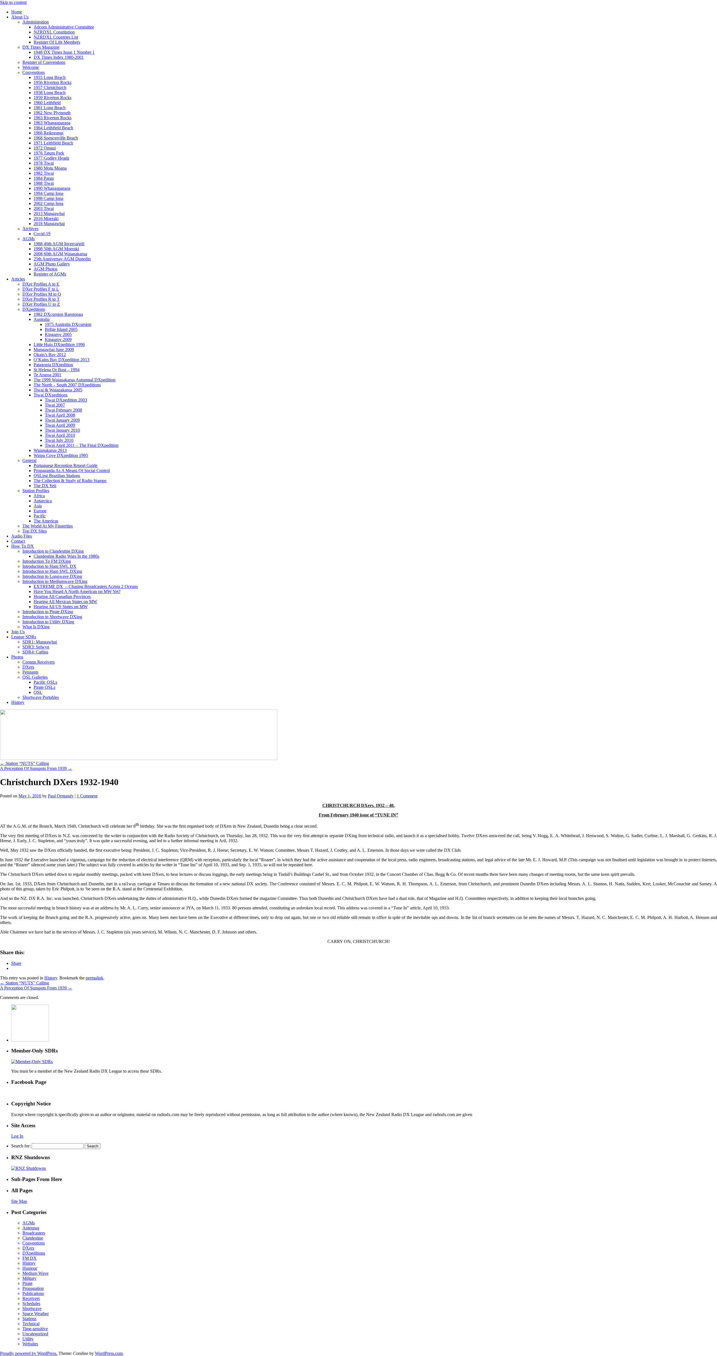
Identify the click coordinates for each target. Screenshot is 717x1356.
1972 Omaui (45, 148)
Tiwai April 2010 (60, 435)
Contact (18, 541)
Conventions (33, 72)
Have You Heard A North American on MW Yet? (77, 591)
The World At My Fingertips (47, 526)
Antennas (30, 1228)
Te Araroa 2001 (47, 374)
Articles (18, 279)
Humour (29, 1268)
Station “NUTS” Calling (24, 763)
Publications (33, 1293)
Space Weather (35, 1313)
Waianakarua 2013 (50, 450)
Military (29, 1278)
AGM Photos (45, 269)
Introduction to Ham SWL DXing (52, 571)
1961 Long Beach (50, 107)
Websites (30, 1343)
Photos (17, 657)
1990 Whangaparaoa (52, 188)
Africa (39, 495)
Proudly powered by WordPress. (28, 1353)
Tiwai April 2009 (60, 425)
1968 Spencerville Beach (56, 138)
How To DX (22, 546)
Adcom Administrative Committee (64, 27)
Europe (40, 510)
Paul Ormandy (61, 795)
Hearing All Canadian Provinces (62, 596)
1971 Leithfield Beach (53, 143)
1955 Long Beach (50, 77)
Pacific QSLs (45, 682)
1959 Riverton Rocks (52, 97)
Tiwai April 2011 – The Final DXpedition (81, 445)
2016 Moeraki (46, 218)
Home (16, 12)
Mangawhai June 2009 (54, 349)
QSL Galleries (35, 677)
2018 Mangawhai (49, 223)
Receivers (31, 1298)
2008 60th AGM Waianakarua (60, 253)
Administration (35, 22)
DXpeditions (33, 309)
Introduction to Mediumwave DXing (54, 581)
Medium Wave (35, 1273)
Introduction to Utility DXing (48, 621)
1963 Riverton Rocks (52, 117)
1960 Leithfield (47, 102)
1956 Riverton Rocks (52, 82)
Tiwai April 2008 (60, 415)
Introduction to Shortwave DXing (52, 616)
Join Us (18, 631)
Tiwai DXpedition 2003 (66, 400)
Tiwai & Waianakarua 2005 (58, 390)
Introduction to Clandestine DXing (53, 551)
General (29, 460)
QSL (38, 692)
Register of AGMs (50, 274)
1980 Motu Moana (50, 168)
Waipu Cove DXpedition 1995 (61, 455)
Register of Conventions (43, 62)
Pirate (27, 1283)
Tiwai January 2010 (62, 430)
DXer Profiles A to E (40, 284)
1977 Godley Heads (51, 158)
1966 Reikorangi (48, 132)
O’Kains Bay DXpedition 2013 (61, 359)
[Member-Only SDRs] (32, 1061)
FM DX (29, 1258)
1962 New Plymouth (52, 112)
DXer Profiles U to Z (41, 304)
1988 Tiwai (44, 183)
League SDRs (23, 636)
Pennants (30, 672)
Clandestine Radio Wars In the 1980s (66, 556)
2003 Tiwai (44, 208)
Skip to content (13, 2)
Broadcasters (33, 1233)
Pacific (40, 516)
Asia (38, 505)
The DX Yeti (45, 485)
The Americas (46, 521)
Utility (28, 1338)
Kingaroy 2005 (58, 334)
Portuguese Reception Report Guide (65, 465)
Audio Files (21, 536)
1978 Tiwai (44, 163)
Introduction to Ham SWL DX (49, 566)
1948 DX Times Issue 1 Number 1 (64, 52)
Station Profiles (35, 490)
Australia (42, 319)
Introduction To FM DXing (46, 561)
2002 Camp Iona (48, 203)
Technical (30, 1323)
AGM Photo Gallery (52, 264)
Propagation (33, 1288)
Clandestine (32, 1238)
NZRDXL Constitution (54, 32)
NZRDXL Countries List (56, 37)
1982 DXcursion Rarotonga (58, 314)
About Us (20, 17)
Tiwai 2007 (55, 405)
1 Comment (87, 795)
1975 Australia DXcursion (68, 324)
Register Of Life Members (57, 42)
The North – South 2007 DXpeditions (67, 384)
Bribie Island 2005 (61, 329)
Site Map (19, 1201)
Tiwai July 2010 (59, 440)
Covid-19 (42, 233)
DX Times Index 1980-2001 (59, 57)
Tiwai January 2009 (62, 420)
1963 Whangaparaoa (52, 122)
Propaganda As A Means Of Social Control (72, 470)
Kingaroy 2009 (58, 339)
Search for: (21, 1145)
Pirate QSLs (44, 687)
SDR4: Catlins (35, 652)
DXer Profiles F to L (40, 289)
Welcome (30, 67)
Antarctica (43, 500)
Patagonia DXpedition (53, 364)
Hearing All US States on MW (61, 606)
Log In (17, 1136)
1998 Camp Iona (48, 198)
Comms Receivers (38, 662)
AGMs (28, 238)
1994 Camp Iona (48, 193)
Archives (30, 228)
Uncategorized (35, 1333)
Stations (29, 1318)
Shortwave (31, 1308)
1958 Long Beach (50, 92)
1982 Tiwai (44, 173)
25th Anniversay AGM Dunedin (62, 258)
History (17, 702)
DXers (28, 667)
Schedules (31, 1303)
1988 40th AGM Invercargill (59, 243)
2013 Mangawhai (49, 213)
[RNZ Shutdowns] (28, 1168)
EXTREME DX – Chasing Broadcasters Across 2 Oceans (86, 586)
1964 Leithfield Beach (53, 127)
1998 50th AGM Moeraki (56, 248)
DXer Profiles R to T (41, 299)
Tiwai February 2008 (63, 410)
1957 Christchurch (50, 87)
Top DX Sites (34, 531)
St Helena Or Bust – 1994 (57, 369)
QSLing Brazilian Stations (57, 475)
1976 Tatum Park (49, 153)
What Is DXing (36, 626)
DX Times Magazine (40, 47)
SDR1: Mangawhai (39, 642)
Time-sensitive (35, 1328)
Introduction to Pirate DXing (47, 611)
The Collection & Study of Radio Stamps (70, 480)
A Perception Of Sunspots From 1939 (36, 768)
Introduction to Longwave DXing (52, 576)
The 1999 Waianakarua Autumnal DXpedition (74, 379)
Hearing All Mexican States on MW (65, 601)
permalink (94, 977)
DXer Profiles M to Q (41, 294)
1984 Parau (44, 178)
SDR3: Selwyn (35, 647)
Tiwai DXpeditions (50, 395)
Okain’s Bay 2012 (50, 354)
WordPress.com (109, 1353)
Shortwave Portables (40, 697)
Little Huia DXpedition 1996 (59, 344)
